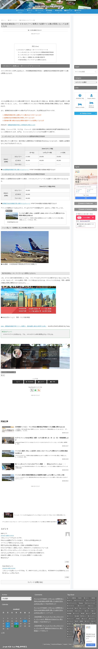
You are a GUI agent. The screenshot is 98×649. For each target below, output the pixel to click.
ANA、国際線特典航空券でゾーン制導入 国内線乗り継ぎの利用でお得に (23, 326)
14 (25, 621)
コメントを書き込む (35, 582)
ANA (3, 375)
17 (7, 623)
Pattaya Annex (86, 113)
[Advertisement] (35, 38)
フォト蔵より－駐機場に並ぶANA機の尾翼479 (32, 57)
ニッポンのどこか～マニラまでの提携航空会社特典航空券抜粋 (36, 54)
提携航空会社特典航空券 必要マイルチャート (16, 203)
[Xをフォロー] (24, 365)
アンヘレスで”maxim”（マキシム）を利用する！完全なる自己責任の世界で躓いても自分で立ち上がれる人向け (49, 601)
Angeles (65, 644)
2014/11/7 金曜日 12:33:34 (7, 535)
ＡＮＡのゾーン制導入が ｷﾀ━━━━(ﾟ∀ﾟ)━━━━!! (33, 49)
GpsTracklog (47, 644)
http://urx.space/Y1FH (85, 221)
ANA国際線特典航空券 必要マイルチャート (15, 169)
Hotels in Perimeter (86, 209)
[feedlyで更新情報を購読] (26, 365)
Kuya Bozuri (26, 349)
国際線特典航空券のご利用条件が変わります (21, 125)
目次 (33, 46)
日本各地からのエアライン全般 (9, 372)
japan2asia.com (34, 361)
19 (16, 623)
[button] (95, 72)
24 (7, 626)
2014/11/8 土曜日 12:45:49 (8, 568)
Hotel (70, 644)
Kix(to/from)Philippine (56, 644)
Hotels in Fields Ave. (86, 203)
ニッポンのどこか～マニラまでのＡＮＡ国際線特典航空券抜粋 (36, 52)
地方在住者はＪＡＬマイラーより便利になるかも (32, 59)
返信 (68, 561)
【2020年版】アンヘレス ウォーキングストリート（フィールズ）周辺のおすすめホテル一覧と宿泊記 (49, 619)
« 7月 (3, 633)
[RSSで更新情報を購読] (29, 365)
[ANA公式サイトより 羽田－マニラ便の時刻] (28, 301)
